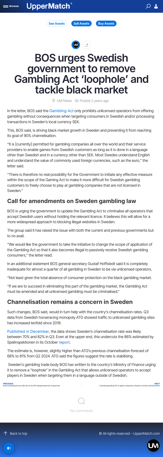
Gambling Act (61, 111)
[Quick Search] (148, 6)
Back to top (18, 433)
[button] (86, 44)
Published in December (28, 331)
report (64, 342)
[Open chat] (153, 445)
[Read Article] (8, 448)
